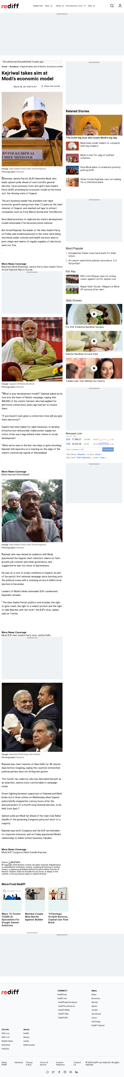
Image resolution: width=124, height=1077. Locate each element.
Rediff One (62, 998)
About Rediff (4, 1063)
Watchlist (6, 1045)
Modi (4, 474)
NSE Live (5, 1037)
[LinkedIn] (76, 1072)
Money (58, 6)
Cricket (95, 1010)
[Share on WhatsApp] (47, 1072)
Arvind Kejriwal (9, 269)
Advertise (19, 1062)
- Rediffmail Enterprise (67, 1002)
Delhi (48, 635)
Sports (94, 1006)
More (90, 6)
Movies (95, 1002)
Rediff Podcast (98, 1025)
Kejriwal (11, 474)
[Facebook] (59, 1072)
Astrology (96, 1022)
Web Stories (74, 300)
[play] (94, 314)
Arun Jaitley (38, 635)
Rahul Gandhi (30, 852)
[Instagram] (65, 1072)
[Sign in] (120, 6)
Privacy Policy (29, 1063)
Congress (17, 852)
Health (26, 1033)
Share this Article (52, 86)
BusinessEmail (71, 6)
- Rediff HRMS (63, 1010)
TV (84, 6)
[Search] (111, 6)
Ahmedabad (22, 474)
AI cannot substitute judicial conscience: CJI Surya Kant (92, 262)
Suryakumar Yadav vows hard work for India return (92, 254)
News (47, 6)
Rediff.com (97, 1062)
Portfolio (5, 1049)
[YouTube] (70, 1072)
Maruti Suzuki (24, 269)
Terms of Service (44, 1063)
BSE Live (5, 1033)
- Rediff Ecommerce (66, 1006)
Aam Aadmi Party (52, 266)
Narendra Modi (9, 266)
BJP (9, 635)
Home (35, 6)
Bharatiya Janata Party (30, 266)
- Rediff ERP (62, 1018)
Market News (7, 1041)
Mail (41, 6)
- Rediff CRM (62, 1014)
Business (14, 66)
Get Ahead (96, 1014)
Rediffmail (62, 994)
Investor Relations (60, 1063)
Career (26, 1041)
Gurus (80, 6)
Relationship (29, 1045)
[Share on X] (53, 1072)
